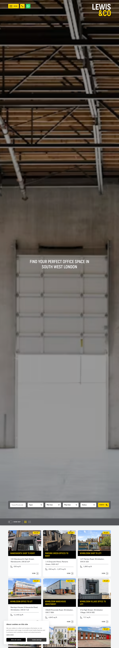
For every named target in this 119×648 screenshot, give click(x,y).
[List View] (29, 522)
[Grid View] (25, 522)
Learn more (10, 635)
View (33, 573)
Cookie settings (37, 640)
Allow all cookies (16, 640)
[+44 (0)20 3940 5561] (22, 6)
